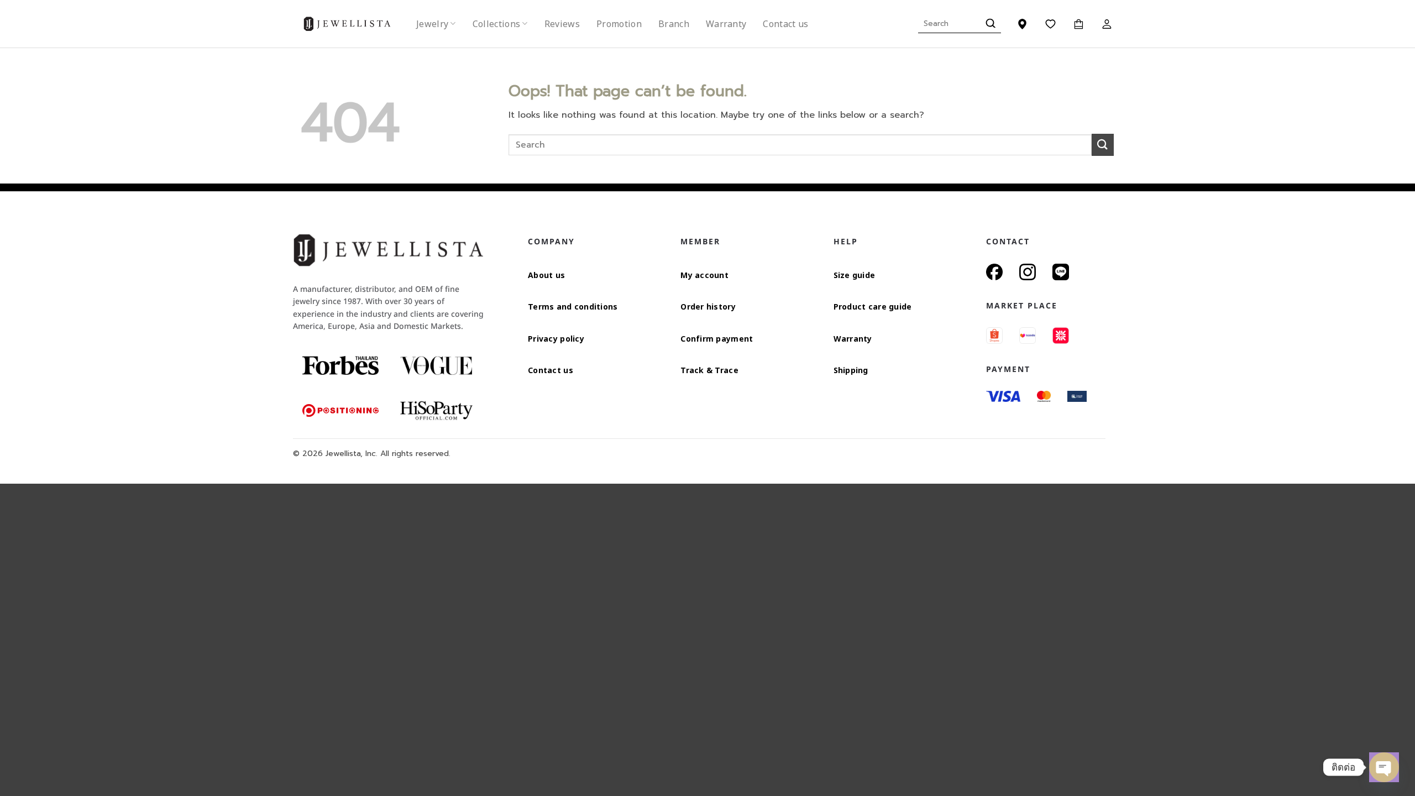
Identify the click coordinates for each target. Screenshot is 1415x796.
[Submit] (989, 23)
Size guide (855, 275)
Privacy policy (556, 338)
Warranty (726, 24)
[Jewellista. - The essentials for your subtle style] (356, 24)
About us (546, 275)
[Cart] (1079, 24)
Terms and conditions (573, 306)
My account (704, 275)
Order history (708, 306)
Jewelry (432, 24)
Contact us (785, 24)
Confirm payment (716, 338)
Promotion (619, 24)
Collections (497, 24)
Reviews (562, 24)
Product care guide (873, 306)
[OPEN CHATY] (1384, 767)
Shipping (851, 370)
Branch (673, 24)
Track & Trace (709, 370)
